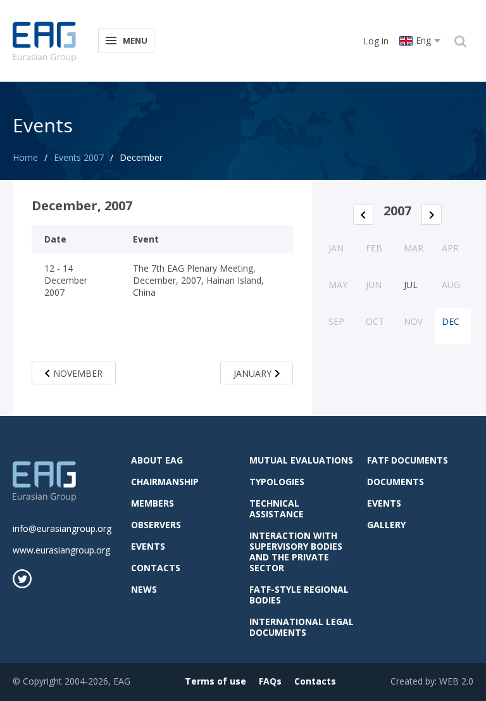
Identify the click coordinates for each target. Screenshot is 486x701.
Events (148, 546)
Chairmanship (165, 482)
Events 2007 (79, 157)
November (78, 373)
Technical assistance (276, 508)
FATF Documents (407, 460)
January (252, 373)
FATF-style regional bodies (299, 594)
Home (25, 157)
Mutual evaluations (301, 460)
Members (152, 503)
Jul (411, 285)
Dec (450, 321)
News (144, 589)
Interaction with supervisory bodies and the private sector (295, 551)
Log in (376, 41)
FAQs (270, 681)
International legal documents (301, 627)
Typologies (276, 482)
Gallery (386, 525)
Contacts (155, 568)
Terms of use (215, 681)
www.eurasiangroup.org (61, 550)
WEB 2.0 (456, 681)
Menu (135, 40)
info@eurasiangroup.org (62, 528)
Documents (395, 482)
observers (156, 525)
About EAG (157, 460)
